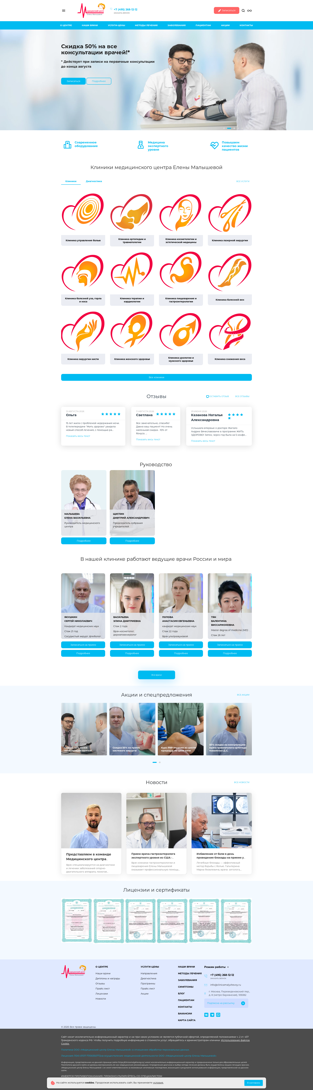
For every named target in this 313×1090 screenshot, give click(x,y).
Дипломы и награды (108, 978)
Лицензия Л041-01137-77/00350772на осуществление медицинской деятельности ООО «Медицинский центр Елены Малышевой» (138, 1055)
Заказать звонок (122, 13)
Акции (225, 25)
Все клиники (156, 377)
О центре (66, 25)
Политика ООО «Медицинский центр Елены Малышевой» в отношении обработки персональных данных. (125, 1049)
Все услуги (242, 181)
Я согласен (253, 1082)
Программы (148, 983)
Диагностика (94, 181)
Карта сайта (186, 1020)
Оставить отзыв (219, 396)
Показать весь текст (78, 436)
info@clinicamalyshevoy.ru (225, 984)
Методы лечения (146, 25)
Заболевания (177, 25)
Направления (149, 973)
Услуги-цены (116, 25)
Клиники (70, 181)
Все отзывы (242, 396)
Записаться (228, 10)
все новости (241, 782)
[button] (224, 128)
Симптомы (185, 986)
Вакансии (185, 1013)
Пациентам (203, 25)
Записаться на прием (83, 644)
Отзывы (100, 983)
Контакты (246, 25)
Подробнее (99, 81)
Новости (101, 998)
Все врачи (156, 675)
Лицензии (102, 993)
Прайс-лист (103, 988)
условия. (158, 1082)
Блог (181, 993)
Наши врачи (90, 25)
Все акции (243, 695)
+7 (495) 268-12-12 (125, 9)
